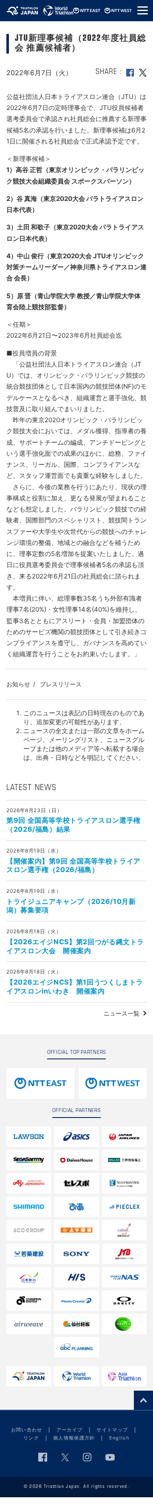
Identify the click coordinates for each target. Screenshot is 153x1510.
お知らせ (18, 684)
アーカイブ (70, 1430)
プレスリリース (61, 684)
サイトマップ (112, 1430)
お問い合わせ (26, 1430)
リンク (31, 1438)
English (119, 1438)
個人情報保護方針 (74, 1438)
